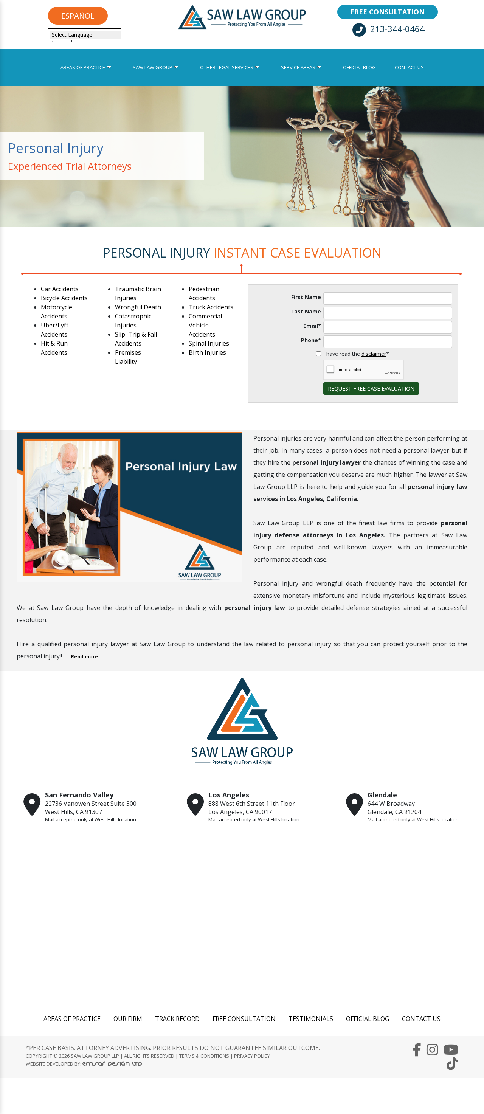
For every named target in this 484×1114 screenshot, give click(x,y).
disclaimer (373, 353)
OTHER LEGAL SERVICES (226, 67)
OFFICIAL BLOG (359, 67)
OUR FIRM (127, 1019)
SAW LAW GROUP (152, 67)
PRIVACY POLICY (252, 1055)
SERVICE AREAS (298, 67)
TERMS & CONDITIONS (204, 1055)
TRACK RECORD (177, 1019)
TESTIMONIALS (311, 1019)
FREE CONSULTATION (388, 11)
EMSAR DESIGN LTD (112, 1063)
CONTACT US (409, 67)
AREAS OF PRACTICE (82, 67)
